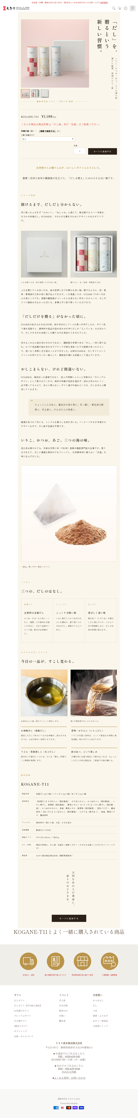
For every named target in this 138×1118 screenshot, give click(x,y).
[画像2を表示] (35, 93)
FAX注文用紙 (69, 1071)
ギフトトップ (20, 1031)
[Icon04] (109, 964)
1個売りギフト (21, 1026)
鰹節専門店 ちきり (65, 1098)
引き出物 (63, 1005)
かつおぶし (98, 1000)
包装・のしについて (23, 1036)
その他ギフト (20, 1020)
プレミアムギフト (22, 1015)
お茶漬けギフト (21, 1010)
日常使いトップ (100, 1026)
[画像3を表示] (44, 93)
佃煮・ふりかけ (100, 1015)
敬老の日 (63, 1010)
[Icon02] (55, 964)
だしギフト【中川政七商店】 (28, 1005)
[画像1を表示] (25, 93)
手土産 (62, 1000)
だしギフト (19, 1000)
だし (95, 1005)
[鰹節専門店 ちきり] (16, 8)
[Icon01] (28, 964)
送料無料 (104, 2)
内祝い (62, 1015)
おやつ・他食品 (100, 1020)
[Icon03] (82, 964)
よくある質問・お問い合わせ (70, 1078)
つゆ (95, 1010)
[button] (120, 8)
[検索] (114, 8)
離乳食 (62, 1020)
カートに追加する (103, 151)
